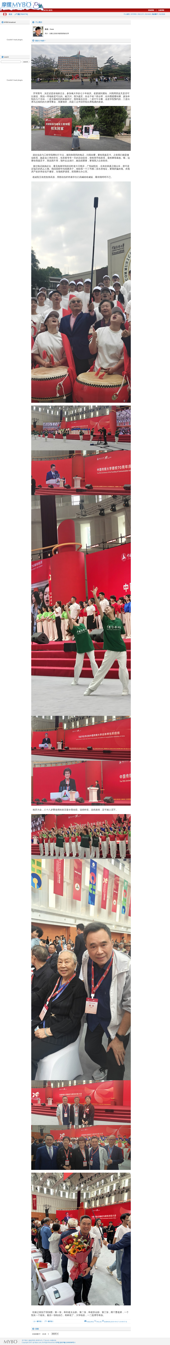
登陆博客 (151, 10)
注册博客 (161, 10)
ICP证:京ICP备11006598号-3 (65, 1342)
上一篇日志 (37, 1321)
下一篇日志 (49, 1321)
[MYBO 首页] (48, 10)
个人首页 (127, 14)
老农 (10, 14)
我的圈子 (155, 14)
